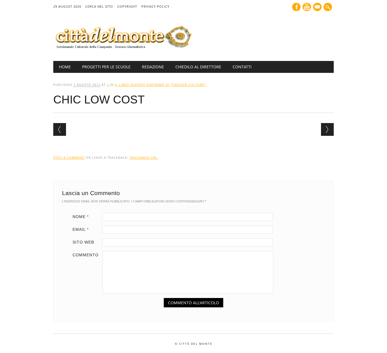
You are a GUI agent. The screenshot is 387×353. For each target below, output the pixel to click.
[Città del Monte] (122, 49)
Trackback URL (143, 157)
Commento (86, 255)
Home (65, 66)
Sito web (83, 242)
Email (81, 229)
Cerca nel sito (99, 6)
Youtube (307, 7)
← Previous (59, 129)
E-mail (318, 7)
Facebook (296, 7)
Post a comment (69, 157)
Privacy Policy (155, 6)
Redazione (153, 66)
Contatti (242, 66)
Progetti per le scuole (106, 66)
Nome (81, 216)
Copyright (127, 6)
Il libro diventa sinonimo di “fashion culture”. (161, 85)
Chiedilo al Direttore (198, 66)
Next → (327, 129)
